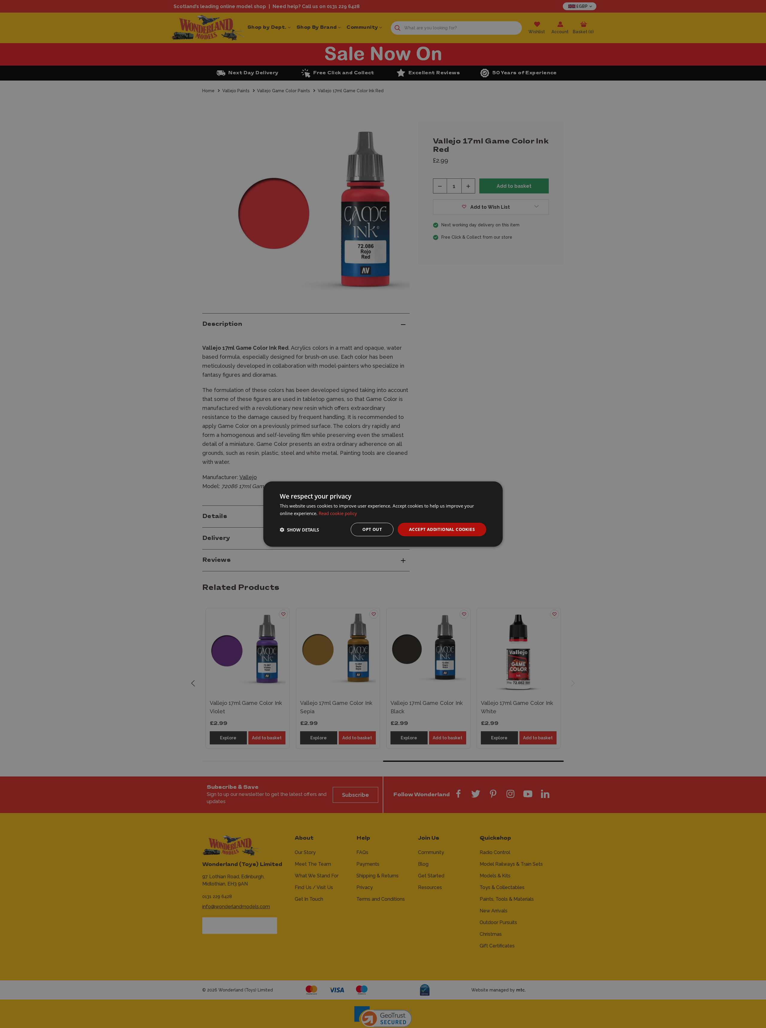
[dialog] (383, 514)
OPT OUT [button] (372, 529)
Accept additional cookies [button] (442, 529)
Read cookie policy (338, 513)
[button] (299, 529)
